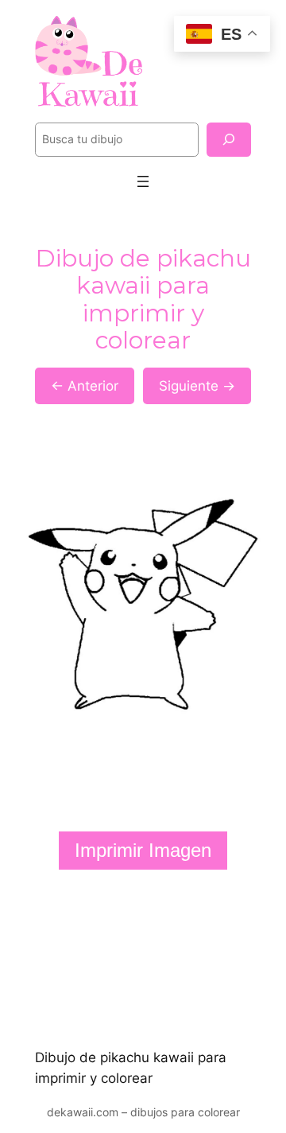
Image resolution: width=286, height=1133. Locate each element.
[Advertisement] (143, 958)
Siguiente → (197, 386)
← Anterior (84, 386)
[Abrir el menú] (143, 181)
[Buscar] (229, 140)
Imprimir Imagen (143, 850)
